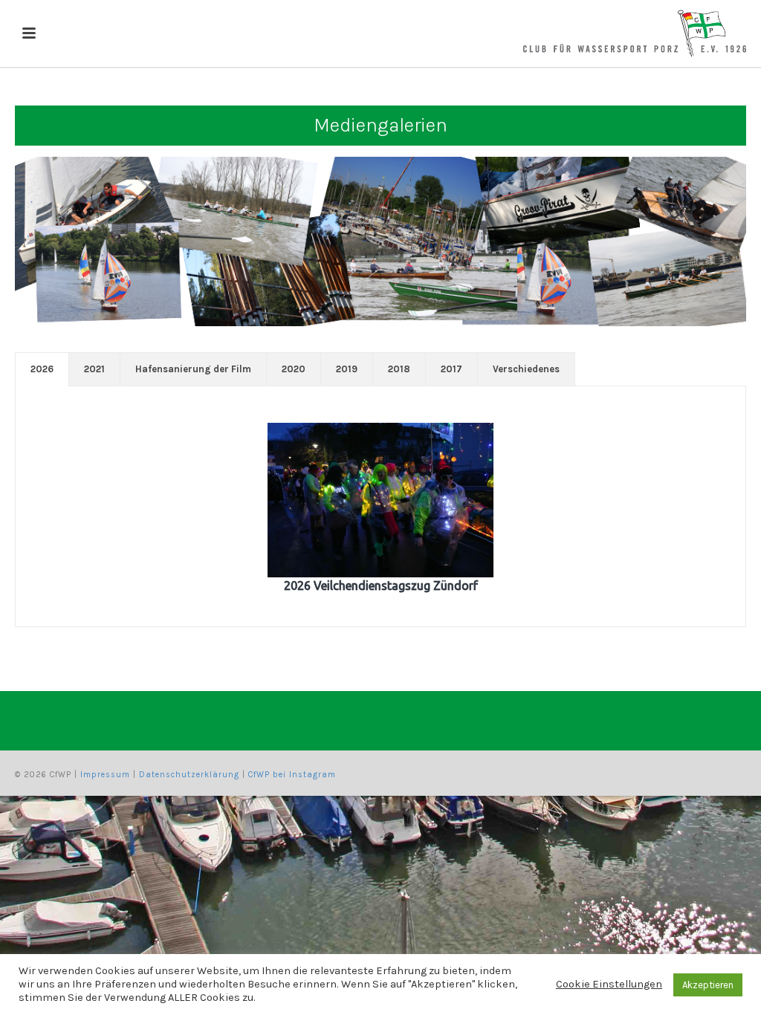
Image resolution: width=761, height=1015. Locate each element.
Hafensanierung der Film (193, 368)
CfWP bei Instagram (292, 774)
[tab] (42, 369)
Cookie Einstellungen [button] (609, 984)
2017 (451, 368)
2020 (293, 368)
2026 (42, 368)
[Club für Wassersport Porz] (634, 33)
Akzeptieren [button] (708, 984)
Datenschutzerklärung (189, 774)
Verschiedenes (526, 368)
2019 (346, 368)
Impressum (105, 774)
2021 (94, 368)
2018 (399, 368)
